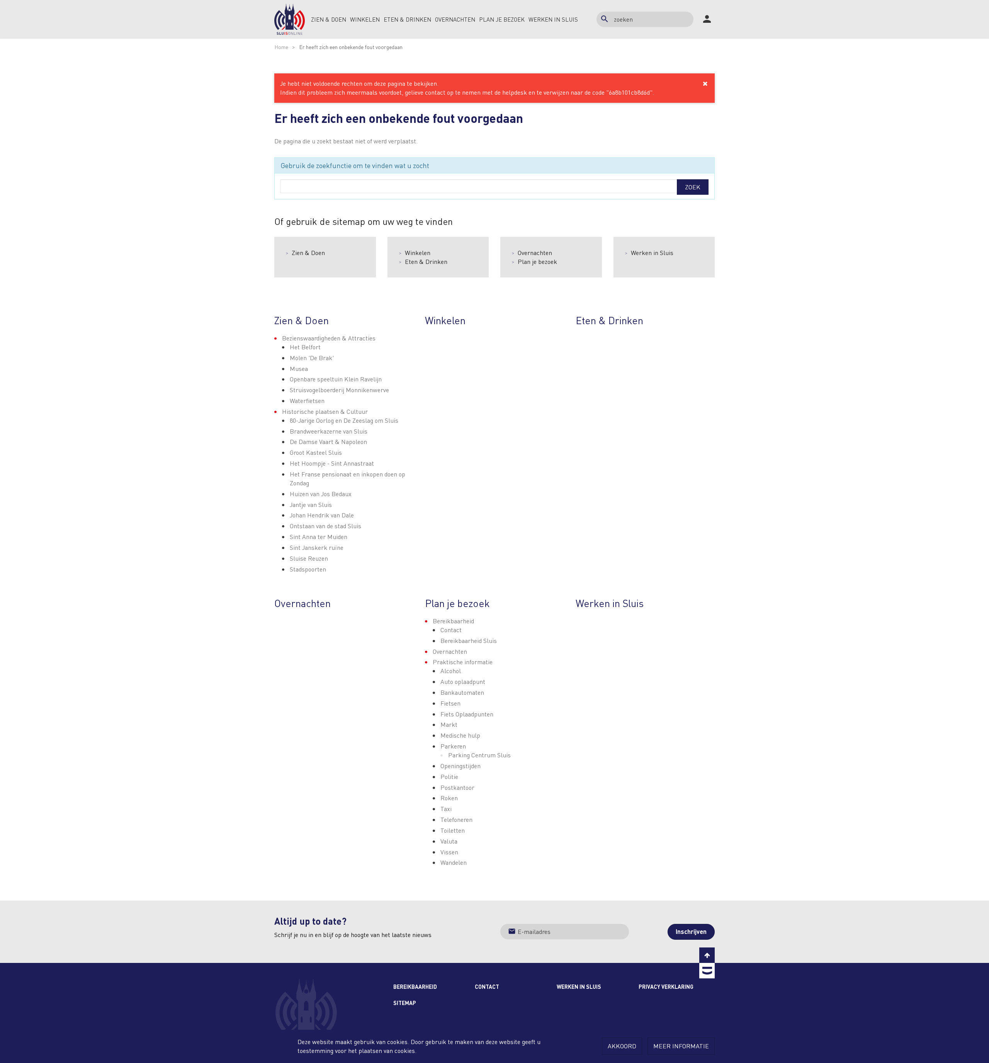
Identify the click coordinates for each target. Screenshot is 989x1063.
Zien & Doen (308, 252)
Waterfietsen (307, 400)
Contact (451, 630)
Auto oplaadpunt (462, 681)
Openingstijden (460, 766)
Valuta (448, 841)
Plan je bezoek (537, 261)
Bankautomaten (462, 692)
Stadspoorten (308, 569)
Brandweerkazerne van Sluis (328, 431)
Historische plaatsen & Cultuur (325, 411)
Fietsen (450, 703)
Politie (449, 776)
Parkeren (453, 746)
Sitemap (404, 1002)
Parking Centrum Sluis (479, 755)
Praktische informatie (463, 662)
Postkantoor (457, 787)
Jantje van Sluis (311, 504)
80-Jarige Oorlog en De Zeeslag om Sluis (344, 420)
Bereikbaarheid (453, 621)
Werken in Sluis (652, 252)
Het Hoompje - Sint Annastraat (332, 463)
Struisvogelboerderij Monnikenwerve (339, 390)
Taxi (446, 808)
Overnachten (535, 252)
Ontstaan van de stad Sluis (325, 526)
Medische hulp (460, 735)
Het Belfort (305, 347)
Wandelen (453, 862)
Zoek (692, 187)
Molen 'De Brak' (312, 358)
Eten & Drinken (426, 261)
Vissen (449, 852)
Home (281, 46)
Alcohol (450, 671)
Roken (449, 798)
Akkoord (622, 1046)
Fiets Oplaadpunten (466, 714)
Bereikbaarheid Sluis (468, 640)
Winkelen (417, 252)
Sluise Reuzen (309, 558)
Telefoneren (456, 819)
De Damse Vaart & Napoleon (328, 441)
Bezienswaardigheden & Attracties (329, 338)
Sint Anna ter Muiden (318, 536)
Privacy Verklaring (666, 986)
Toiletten (452, 830)
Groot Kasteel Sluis (316, 452)
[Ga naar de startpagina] (289, 19)
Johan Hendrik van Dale (322, 515)
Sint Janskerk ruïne (316, 547)
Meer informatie (681, 1046)
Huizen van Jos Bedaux (321, 494)
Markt (448, 724)
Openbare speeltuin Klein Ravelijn (336, 379)
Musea (299, 368)
